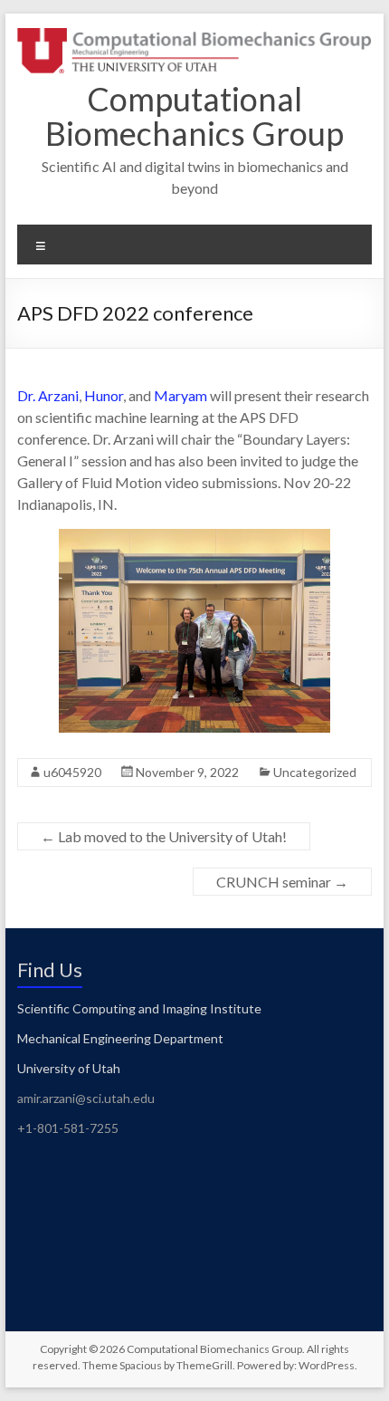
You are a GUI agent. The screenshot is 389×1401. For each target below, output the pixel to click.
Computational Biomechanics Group (194, 116)
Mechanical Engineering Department (120, 1038)
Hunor (103, 395)
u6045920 (72, 772)
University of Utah (68, 1068)
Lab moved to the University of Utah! (164, 836)
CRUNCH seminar (282, 881)
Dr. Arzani (48, 395)
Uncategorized (314, 772)
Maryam (180, 395)
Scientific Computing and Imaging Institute (140, 1008)
